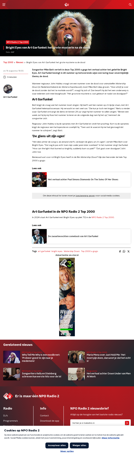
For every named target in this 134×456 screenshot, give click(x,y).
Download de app (49, 421)
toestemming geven (85, 196)
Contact (44, 416)
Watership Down (72, 251)
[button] (3, 4)
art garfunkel (44, 251)
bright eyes (57, 251)
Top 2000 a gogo (89, 251)
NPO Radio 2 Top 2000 (102, 217)
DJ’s (5, 416)
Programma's (10, 421)
